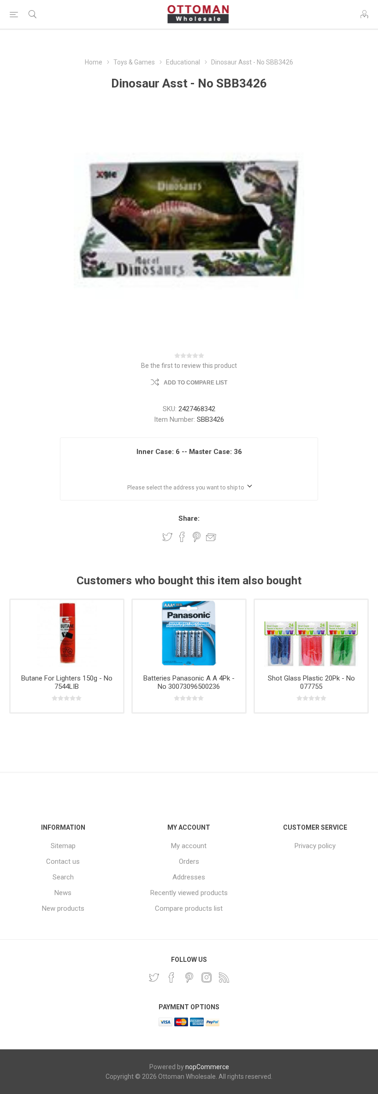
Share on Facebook (182, 537)
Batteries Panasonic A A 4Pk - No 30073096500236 (189, 682)
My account (189, 846)
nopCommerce (207, 1067)
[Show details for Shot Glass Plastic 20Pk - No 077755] (311, 633)
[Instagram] (206, 977)
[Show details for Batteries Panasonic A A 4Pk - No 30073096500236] (189, 633)
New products (63, 908)
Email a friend (211, 537)
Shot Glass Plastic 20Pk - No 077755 (311, 682)
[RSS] (224, 977)
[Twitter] (154, 977)
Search (63, 877)
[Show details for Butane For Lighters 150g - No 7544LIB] (67, 633)
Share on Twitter (167, 537)
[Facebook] (171, 977)
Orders (189, 861)
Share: (189, 518)
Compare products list (189, 908)
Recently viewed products (189, 893)
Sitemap (63, 846)
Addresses (188, 877)
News (62, 893)
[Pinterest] (189, 977)
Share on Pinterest (196, 537)
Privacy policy (315, 846)
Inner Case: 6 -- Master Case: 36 (189, 452)
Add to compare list (195, 382)
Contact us (63, 861)
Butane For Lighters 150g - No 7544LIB (66, 682)
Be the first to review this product (189, 365)
